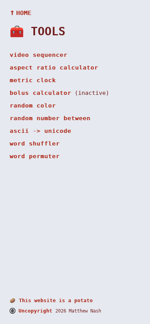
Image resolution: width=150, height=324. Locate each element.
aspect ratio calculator (54, 67)
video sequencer (38, 54)
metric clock (33, 80)
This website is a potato (51, 300)
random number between (50, 118)
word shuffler (35, 143)
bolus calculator (40, 92)
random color (33, 105)
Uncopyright (35, 311)
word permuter (35, 156)
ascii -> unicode (40, 130)
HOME (21, 13)
